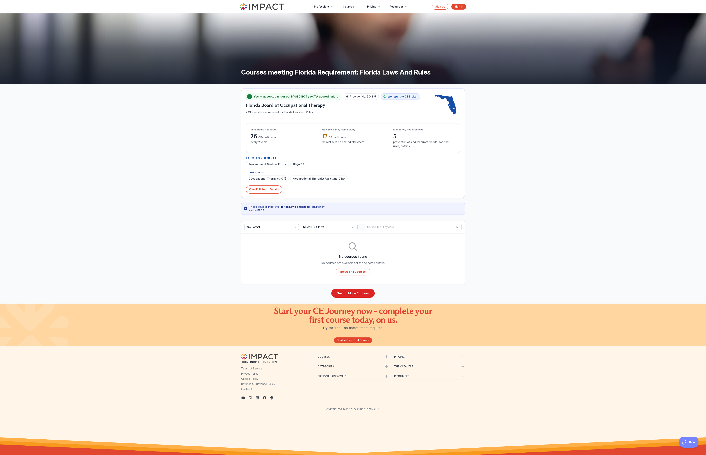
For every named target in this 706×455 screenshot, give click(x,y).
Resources (397, 6)
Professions (322, 6)
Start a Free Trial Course (353, 340)
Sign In (458, 6)
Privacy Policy (249, 373)
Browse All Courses (353, 271)
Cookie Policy (249, 378)
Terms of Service (251, 368)
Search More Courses (353, 293)
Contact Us (247, 389)
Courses (348, 6)
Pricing (371, 6)
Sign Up (440, 6)
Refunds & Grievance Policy (258, 383)
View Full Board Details (264, 189)
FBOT (260, 210)
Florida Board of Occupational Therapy (285, 105)
